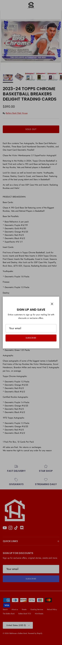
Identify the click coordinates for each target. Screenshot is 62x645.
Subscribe (31, 337)
